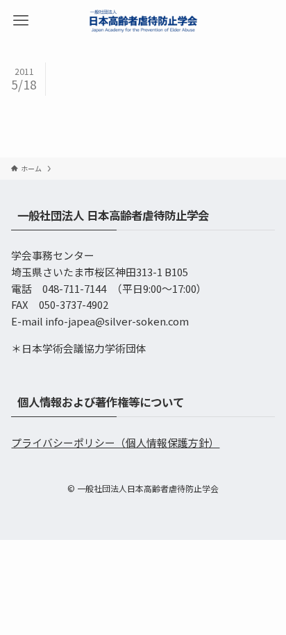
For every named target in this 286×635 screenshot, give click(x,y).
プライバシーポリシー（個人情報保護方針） (115, 442)
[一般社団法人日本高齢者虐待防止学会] (143, 21)
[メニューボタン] (21, 21)
